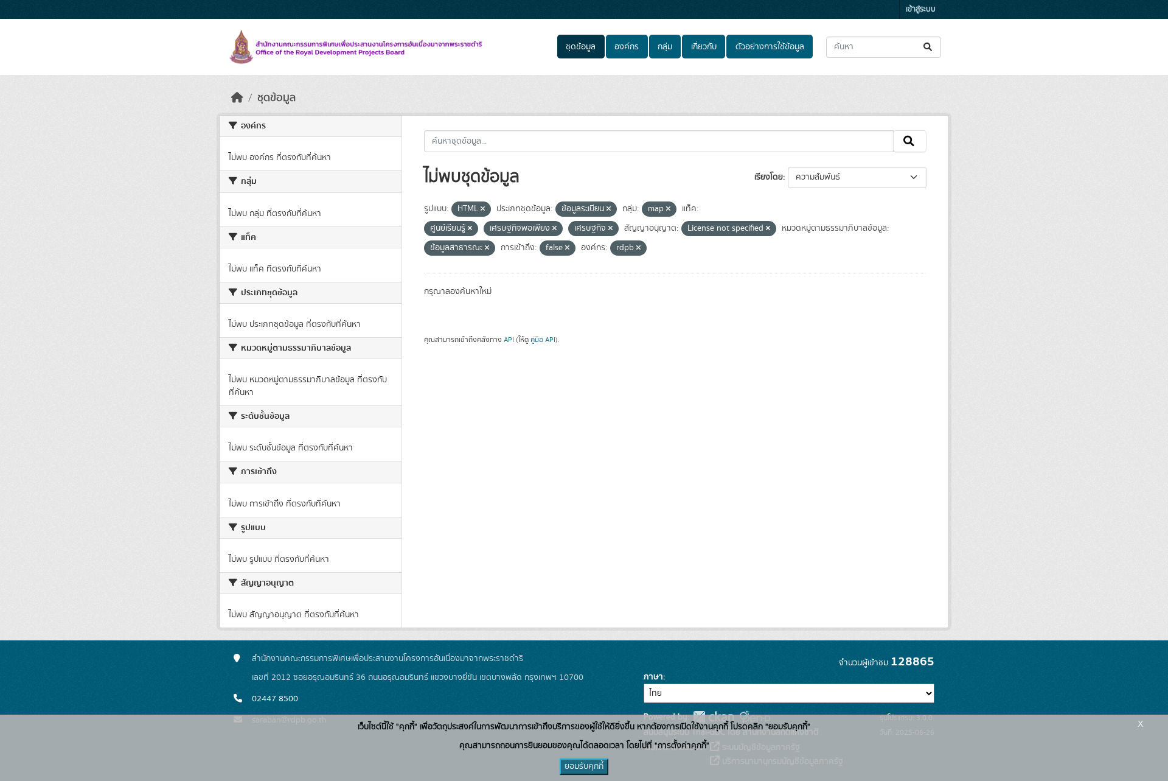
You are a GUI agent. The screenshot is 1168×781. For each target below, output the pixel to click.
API (509, 339)
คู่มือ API (542, 339)
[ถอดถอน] (483, 209)
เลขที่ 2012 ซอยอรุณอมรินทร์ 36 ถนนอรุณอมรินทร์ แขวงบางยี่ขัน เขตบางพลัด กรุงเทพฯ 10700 (417, 677)
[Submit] (929, 47)
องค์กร (626, 47)
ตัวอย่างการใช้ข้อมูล (769, 47)
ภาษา (653, 677)
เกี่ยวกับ (704, 47)
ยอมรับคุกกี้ (584, 766)
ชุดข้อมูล (581, 47)
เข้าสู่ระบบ (921, 9)
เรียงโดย (768, 177)
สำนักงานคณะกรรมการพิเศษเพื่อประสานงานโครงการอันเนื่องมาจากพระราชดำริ (387, 659)
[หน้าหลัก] (237, 98)
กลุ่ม (665, 47)
